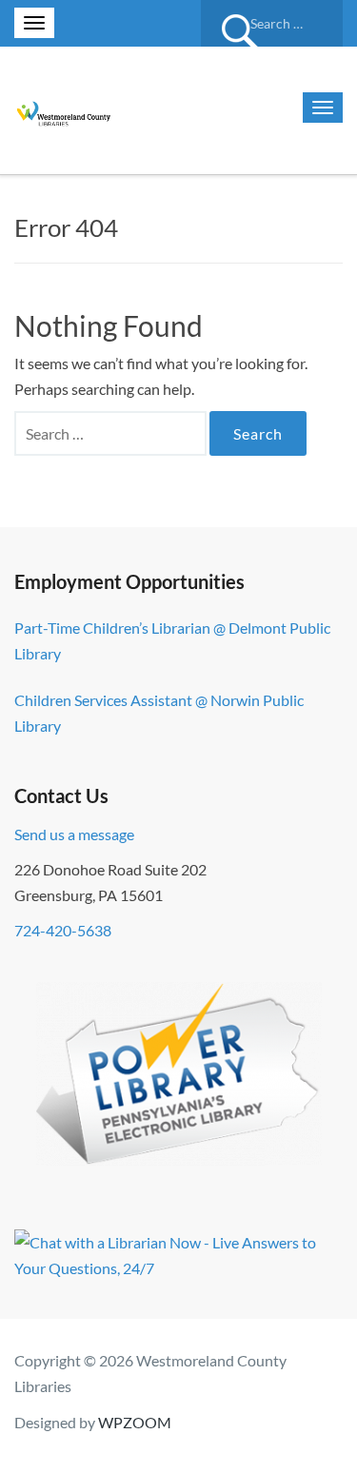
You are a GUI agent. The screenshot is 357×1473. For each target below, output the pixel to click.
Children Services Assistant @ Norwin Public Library (159, 713)
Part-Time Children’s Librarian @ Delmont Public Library (172, 640)
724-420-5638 (62, 930)
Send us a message (74, 834)
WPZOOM (134, 1422)
